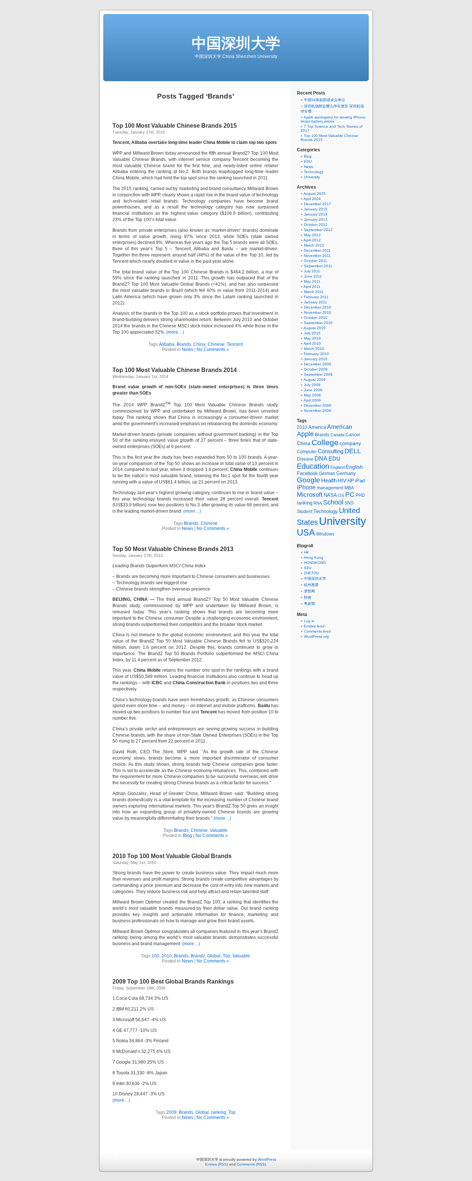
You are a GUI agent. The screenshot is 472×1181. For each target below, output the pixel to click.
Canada (337, 435)
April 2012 (312, 240)
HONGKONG (315, 563)
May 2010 (312, 338)
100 (155, 955)
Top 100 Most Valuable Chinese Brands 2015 (174, 126)
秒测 (307, 597)
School (333, 502)
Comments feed (317, 631)
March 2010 (314, 349)
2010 (167, 955)
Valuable (219, 830)
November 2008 (317, 411)
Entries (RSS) (216, 1164)
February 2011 (316, 297)
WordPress (267, 1159)
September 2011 (318, 266)
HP (350, 480)
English (354, 467)
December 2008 (317, 405)
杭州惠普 (311, 585)
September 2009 (318, 374)
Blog (187, 835)
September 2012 (318, 230)
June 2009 (313, 390)
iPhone (306, 487)
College (325, 442)
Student (304, 511)
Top (226, 955)
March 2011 (314, 292)
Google (308, 480)
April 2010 (312, 343)
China (199, 344)
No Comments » (213, 349)
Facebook (307, 473)
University (312, 177)
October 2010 (315, 318)
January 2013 (315, 219)
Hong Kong (313, 557)
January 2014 (315, 214)
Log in (309, 621)
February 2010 (316, 354)
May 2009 (312, 395)
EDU (308, 161)
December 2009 (317, 364)
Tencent (235, 344)
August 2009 (314, 380)
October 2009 (315, 369)
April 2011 (311, 287)
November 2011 (317, 256)
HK (306, 552)
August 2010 (314, 328)
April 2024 (312, 199)
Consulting (330, 451)
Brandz (198, 955)
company (350, 443)
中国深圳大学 (236, 43)
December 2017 (317, 204)
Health (329, 480)
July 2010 (312, 333)
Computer (307, 451)
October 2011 (315, 261)
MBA (349, 487)
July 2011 (312, 271)
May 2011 (312, 281)
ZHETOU (311, 573)
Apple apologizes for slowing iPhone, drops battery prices (334, 119)
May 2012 (312, 235)
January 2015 (315, 209)
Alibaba (166, 344)
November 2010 (317, 312)
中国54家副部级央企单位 (324, 100)
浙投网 (309, 591)
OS (341, 495)
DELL (352, 451)
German (327, 473)
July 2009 (312, 385)
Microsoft (310, 494)
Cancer (353, 434)
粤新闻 (309, 604)
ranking (218, 1112)
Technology (313, 172)
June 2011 (313, 276)
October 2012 (315, 225)
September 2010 (318, 323)
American (339, 426)
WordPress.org (316, 636)
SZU (307, 568)
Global (214, 955)
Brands (184, 344)
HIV (342, 480)
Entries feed (314, 626)
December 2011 (317, 250)
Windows (325, 534)
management (330, 487)
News (187, 349)
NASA (330, 495)
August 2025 (314, 194)
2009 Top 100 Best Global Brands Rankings (173, 981)
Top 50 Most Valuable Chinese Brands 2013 (172, 549)
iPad (360, 480)
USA (306, 532)
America (317, 427)
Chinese (216, 344)
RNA (317, 503)
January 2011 (315, 302)
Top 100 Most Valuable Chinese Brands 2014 (174, 370)
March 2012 (314, 245)
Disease (305, 459)
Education (313, 466)
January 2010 (315, 359)
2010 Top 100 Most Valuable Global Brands (172, 856)
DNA (321, 458)
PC (349, 494)
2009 (171, 1112)
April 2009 (312, 400)
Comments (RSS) (251, 1164)
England (337, 467)
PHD (360, 495)
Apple (305, 434)
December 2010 (317, 307)
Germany (346, 473)
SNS (349, 503)
